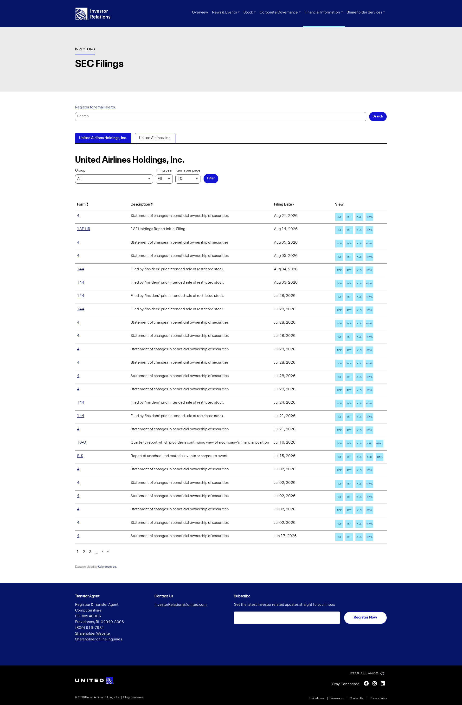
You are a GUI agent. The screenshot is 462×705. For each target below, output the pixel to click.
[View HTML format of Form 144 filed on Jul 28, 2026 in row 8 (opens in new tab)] (369, 297)
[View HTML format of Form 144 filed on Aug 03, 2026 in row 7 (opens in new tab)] (369, 283)
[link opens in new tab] (94, 680)
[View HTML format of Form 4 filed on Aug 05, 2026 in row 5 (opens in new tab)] (369, 257)
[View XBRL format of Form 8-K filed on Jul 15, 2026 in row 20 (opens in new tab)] (369, 457)
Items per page (187, 171)
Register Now (365, 617)
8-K (80, 456)
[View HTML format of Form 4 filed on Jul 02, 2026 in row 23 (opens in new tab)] (369, 497)
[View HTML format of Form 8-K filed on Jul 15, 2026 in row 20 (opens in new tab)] (379, 457)
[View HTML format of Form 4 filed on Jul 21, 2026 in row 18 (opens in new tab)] (369, 430)
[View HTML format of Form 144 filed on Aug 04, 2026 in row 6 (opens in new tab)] (369, 270)
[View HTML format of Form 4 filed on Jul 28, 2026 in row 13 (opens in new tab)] (369, 363)
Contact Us (357, 698)
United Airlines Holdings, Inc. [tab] (103, 138)
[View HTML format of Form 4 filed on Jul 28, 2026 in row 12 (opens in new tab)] (369, 350)
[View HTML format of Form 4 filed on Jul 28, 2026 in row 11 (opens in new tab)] (369, 337)
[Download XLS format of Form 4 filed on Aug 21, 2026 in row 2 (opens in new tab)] (359, 217)
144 (80, 269)
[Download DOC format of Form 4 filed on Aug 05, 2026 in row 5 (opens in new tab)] (349, 257)
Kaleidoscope (107, 566)
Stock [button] (248, 12)
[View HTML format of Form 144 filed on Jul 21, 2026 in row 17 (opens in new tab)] (369, 417)
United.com (316, 698)
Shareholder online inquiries (98, 639)
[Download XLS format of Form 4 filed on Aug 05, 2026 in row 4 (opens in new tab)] (359, 243)
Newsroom (337, 698)
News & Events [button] (224, 12)
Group (80, 171)
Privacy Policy (378, 698)
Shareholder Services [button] (364, 12)
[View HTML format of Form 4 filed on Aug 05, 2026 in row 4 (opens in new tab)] (369, 243)
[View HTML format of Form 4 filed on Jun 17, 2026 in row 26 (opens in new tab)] (369, 537)
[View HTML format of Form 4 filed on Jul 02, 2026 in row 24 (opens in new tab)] (369, 510)
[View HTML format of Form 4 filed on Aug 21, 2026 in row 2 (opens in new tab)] (369, 217)
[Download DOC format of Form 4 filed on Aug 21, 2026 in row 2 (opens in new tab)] (349, 217)
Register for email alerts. (95, 107)
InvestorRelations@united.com (180, 605)
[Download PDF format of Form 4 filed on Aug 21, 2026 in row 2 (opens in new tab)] (339, 217)
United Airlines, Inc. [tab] (155, 138)
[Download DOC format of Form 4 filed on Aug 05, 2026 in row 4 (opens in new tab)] (349, 243)
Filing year (164, 171)
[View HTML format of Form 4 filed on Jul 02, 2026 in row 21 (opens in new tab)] (369, 470)
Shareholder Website (92, 634)
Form (81, 204)
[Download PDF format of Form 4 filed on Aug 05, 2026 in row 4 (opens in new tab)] (339, 243)
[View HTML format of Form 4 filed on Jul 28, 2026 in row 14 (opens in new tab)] (369, 377)
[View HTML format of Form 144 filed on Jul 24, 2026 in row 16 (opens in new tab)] (369, 403)
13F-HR (83, 229)
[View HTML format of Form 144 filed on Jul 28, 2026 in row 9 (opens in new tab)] (369, 310)
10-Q (81, 443)
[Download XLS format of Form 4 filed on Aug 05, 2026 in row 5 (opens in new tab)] (359, 257)
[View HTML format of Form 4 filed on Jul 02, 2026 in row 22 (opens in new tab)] (369, 484)
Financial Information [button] (322, 12)
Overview (200, 12)
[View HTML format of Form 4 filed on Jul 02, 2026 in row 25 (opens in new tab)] (369, 524)
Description (140, 204)
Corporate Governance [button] (279, 12)
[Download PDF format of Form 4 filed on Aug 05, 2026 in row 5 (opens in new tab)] (339, 257)
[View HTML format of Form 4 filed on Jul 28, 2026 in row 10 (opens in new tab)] (369, 323)
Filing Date (283, 204)
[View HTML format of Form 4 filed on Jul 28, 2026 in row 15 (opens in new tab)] (369, 390)
